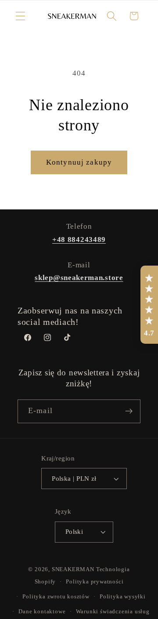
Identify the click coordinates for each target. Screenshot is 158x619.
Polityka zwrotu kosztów (56, 597)
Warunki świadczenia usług (113, 611)
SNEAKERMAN (73, 569)
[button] (20, 16)
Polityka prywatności (94, 582)
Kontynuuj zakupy (79, 162)
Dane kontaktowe (41, 611)
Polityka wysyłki (123, 597)
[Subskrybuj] (129, 411)
